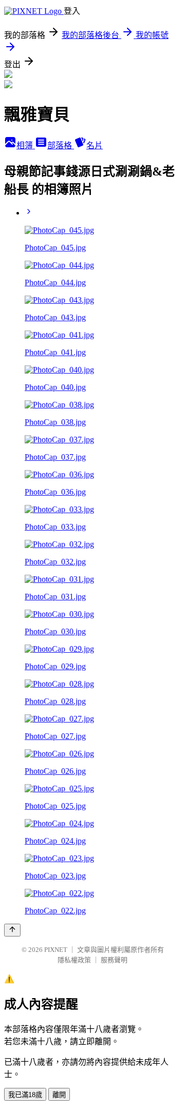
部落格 (60, 145)
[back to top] (12, 930)
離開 (59, 1095)
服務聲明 (114, 960)
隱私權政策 (74, 960)
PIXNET (55, 949)
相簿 (25, 145)
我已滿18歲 (25, 1095)
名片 (94, 145)
